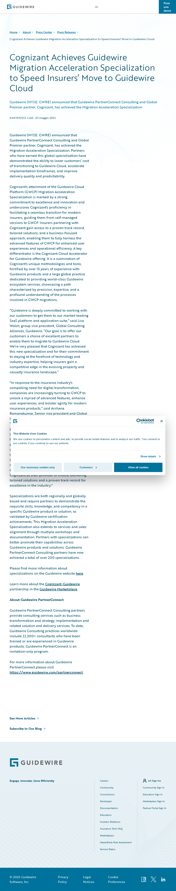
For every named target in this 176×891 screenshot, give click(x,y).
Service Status (107, 849)
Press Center (44, 32)
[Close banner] (161, 421)
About (27, 32)
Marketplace (107, 835)
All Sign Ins (154, 780)
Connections (107, 794)
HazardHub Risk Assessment (116, 842)
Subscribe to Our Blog (26, 728)
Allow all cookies (138, 467)
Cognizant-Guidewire (62, 583)
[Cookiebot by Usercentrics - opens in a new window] (139, 421)
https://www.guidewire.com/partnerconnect (46, 672)
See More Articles (22, 718)
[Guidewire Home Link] (36, 762)
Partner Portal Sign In (154, 808)
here (79, 573)
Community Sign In (153, 787)
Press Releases (66, 32)
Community (106, 787)
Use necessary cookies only (38, 467)
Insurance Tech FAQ (111, 828)
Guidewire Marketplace (58, 589)
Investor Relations (110, 822)
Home (14, 32)
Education (106, 815)
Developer (106, 801)
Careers (104, 780)
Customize (86, 467)
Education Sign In (153, 794)
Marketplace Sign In (154, 801)
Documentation (109, 808)
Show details (148, 456)
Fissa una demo (167, 7)
